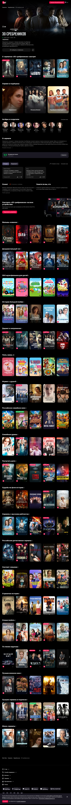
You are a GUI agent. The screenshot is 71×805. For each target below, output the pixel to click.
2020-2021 (6, 37)
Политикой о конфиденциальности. (47, 798)
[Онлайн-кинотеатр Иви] (4, 2)
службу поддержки (21, 801)
